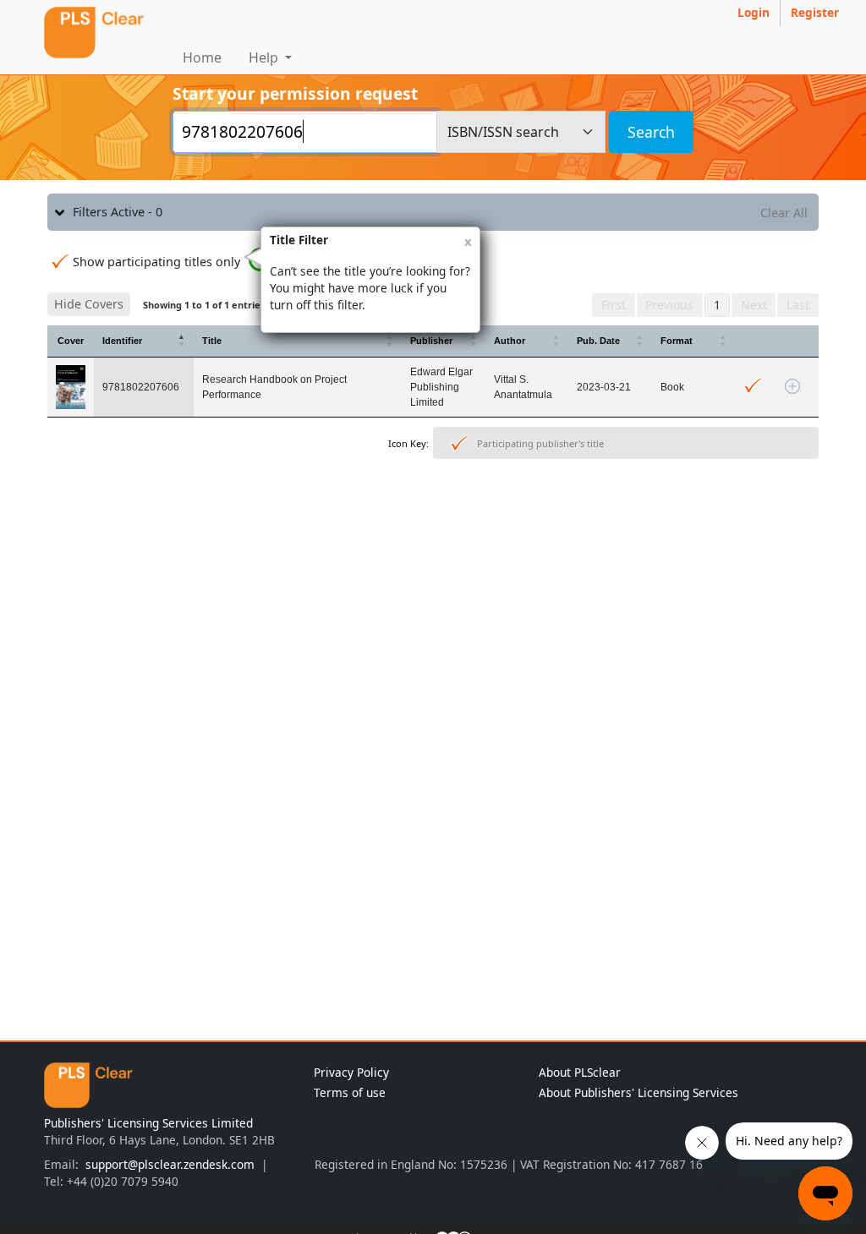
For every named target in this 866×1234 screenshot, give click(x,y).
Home (202, 57)
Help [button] (265, 57)
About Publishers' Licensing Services (638, 1092)
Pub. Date (598, 341)
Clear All (784, 213)
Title (212, 341)
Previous (669, 305)
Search (651, 132)
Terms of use (350, 1092)
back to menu (433, 518)
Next (754, 305)
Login (753, 12)
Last (798, 305)
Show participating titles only (156, 262)
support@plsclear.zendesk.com (170, 1164)
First (613, 305)
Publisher (431, 341)
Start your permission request (295, 93)
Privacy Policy (351, 1072)
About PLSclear (580, 1072)
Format (676, 341)
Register (815, 12)
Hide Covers (88, 304)
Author (509, 341)
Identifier (122, 341)
